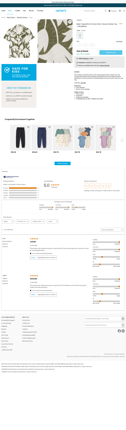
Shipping (4, 326)
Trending (40, 11)
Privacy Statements (84, 356)
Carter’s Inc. (26, 323)
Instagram (123, 331)
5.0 (121, 24)
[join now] (123, 318)
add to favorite (70, 22)
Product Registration (29, 338)
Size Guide (119, 41)
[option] (20, 140)
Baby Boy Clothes (22, 17)
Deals (3, 11)
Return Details (104, 65)
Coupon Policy (106, 356)
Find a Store (26, 320)
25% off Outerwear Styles (63, 2)
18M (86, 45)
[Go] (105, 10)
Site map (122, 356)
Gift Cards (4, 335)
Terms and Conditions (72, 356)
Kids (24, 11)
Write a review (63, 163)
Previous (43, 1)
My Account (5, 338)
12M (79, 45)
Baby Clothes (11, 17)
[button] (18, 41)
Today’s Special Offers (29, 332)
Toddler (17, 11)
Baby (10, 11)
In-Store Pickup (6, 323)
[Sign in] (120, 11)
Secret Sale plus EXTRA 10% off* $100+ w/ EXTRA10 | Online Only (63, 5)
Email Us (4, 347)
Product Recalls (115, 356)
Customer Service (7, 344)
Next (82, 1)
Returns (3, 329)
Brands (31, 11)
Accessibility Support (8, 320)
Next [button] (122, 139)
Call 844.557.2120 (6, 350)
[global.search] (123, 325)
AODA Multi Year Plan (95, 356)
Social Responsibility (28, 335)
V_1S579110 (82, 83)
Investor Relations (28, 326)
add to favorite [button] (28, 127)
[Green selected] (80, 35)
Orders (3, 332)
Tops (30, 17)
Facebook (119, 331)
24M (92, 45)
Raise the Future (27, 341)
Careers (25, 329)
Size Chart (4, 341)
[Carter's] (61, 11)
